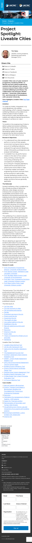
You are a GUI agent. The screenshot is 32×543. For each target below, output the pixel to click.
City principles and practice (13, 310)
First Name (19, 496)
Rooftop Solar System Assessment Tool (17, 372)
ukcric (4, 463)
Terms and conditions (7, 472)
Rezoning (7, 330)
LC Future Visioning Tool (12, 380)
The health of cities (10, 320)
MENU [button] (2, 5)
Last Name (7, 503)
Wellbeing (7, 339)
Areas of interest (21, 503)
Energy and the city (10, 316)
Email (5, 496)
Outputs (11, 21)
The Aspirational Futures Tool (13, 353)
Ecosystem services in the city (13, 314)
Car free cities (8, 306)
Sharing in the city (10, 332)
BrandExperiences (10, 538)
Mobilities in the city (10, 324)
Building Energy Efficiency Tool (14, 366)
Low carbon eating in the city (13, 322)
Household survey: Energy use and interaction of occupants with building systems (16, 409)
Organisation (8, 511)
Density (6, 312)
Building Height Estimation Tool (14, 374)
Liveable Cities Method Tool (13, 345)
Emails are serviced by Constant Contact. (12, 523)
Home (4, 21)
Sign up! (16, 528)
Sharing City (8, 416)
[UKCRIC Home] (18, 5)
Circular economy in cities (12, 308)
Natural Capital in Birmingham (14, 385)
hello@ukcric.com (7, 467)
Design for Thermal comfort (13, 401)
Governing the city (10, 318)
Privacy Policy (5, 469)
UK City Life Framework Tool (13, 347)
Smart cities (8, 334)
